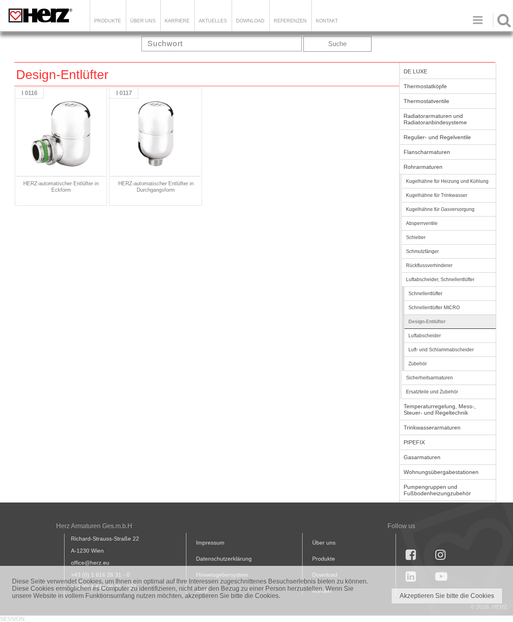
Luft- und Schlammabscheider (441, 350)
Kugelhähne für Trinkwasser (436, 195)
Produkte (107, 21)
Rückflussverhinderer (429, 265)
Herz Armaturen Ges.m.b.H (94, 526)
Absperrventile (422, 223)
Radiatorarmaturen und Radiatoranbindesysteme (435, 119)
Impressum (210, 542)
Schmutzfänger (422, 251)
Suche (337, 44)
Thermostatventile (426, 101)
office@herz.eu (90, 562)
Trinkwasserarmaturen (432, 427)
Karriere (177, 21)
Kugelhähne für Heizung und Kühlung (447, 181)
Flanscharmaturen (427, 152)
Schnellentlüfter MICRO (434, 307)
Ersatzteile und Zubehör (432, 392)
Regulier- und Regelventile (437, 137)
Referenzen (290, 21)
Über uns (323, 542)
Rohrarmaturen (423, 167)
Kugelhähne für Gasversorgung (440, 209)
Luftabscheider (424, 335)
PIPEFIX (414, 442)
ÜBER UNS (143, 21)
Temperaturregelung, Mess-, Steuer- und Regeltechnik (440, 409)
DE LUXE (415, 71)
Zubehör (417, 364)
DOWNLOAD (250, 21)
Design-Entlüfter (427, 321)
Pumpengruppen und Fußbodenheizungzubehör (437, 490)
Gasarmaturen (422, 457)
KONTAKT (327, 21)
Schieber (416, 237)
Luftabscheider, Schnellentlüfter (440, 279)
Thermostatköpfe (425, 86)
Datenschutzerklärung (224, 558)
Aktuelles (213, 21)
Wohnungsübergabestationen (441, 472)
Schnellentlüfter (425, 293)
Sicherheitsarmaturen (429, 378)
